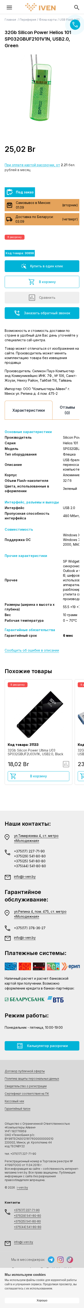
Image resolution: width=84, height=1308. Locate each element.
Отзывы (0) (67, 410)
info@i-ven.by (25, 876)
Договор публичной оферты (25, 1071)
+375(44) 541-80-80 (30, 866)
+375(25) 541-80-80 (30, 861)
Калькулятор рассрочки (47, 1046)
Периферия (28, 19)
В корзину (47, 282)
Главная (11, 19)
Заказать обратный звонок (47, 313)
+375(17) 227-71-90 (29, 851)
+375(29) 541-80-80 (30, 856)
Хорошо (42, 1300)
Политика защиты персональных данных (32, 1078)
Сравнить (47, 297)
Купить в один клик (46, 266)
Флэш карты (48, 19)
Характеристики (28, 410)
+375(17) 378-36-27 (30, 928)
